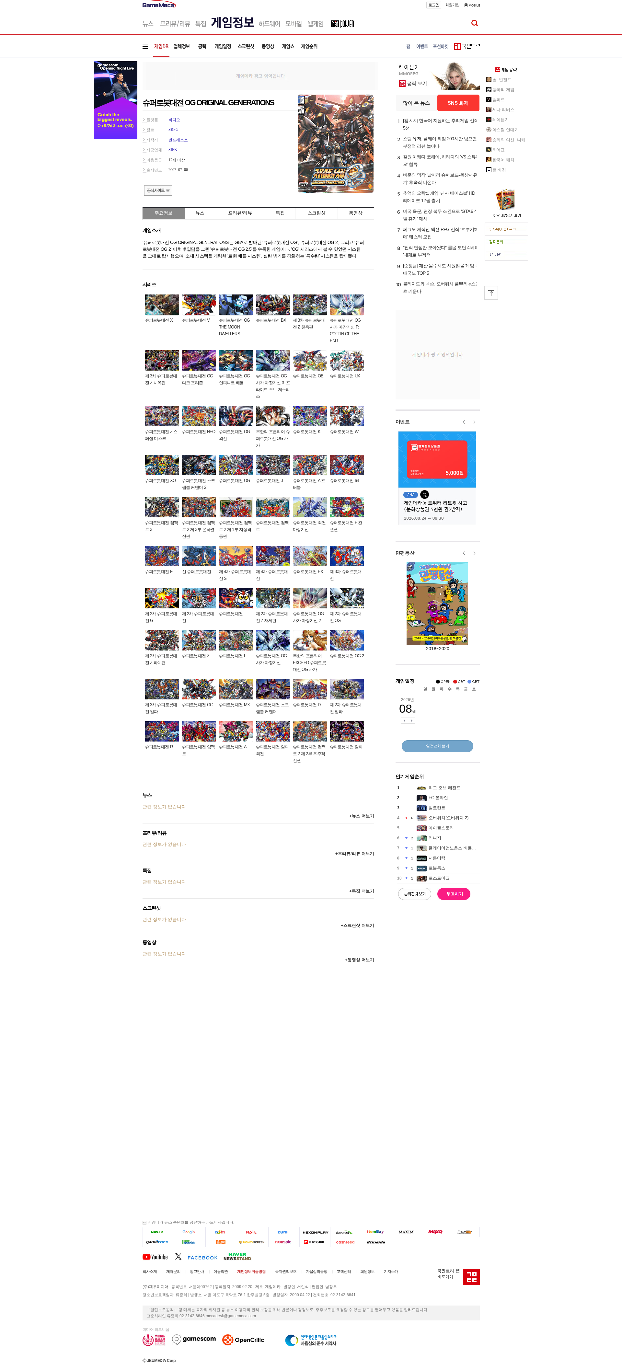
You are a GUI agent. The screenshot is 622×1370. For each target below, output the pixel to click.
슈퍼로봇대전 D (306, 704)
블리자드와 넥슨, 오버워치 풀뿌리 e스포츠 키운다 (441, 287)
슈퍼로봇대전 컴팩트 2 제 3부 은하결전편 (198, 529)
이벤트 (403, 421)
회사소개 (150, 1271)
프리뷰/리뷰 (240, 212)
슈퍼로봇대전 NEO (198, 431)
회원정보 (367, 1271)
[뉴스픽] (284, 1242)
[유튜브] (159, 1256)
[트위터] (181, 1256)
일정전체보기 (437, 746)
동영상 (356, 212)
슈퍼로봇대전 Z (195, 655)
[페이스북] (206, 1256)
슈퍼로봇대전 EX (308, 571)
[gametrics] (158, 1242)
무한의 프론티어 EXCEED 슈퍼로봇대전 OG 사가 (309, 662)
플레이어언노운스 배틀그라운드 (459, 848)
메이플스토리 (441, 827)
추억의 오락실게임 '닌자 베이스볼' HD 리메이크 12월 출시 (439, 196)
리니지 (435, 837)
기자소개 (391, 1271)
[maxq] (435, 1232)
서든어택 (437, 858)
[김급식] (221, 1242)
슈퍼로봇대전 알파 (346, 746)
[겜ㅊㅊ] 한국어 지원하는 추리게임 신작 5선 (440, 124)
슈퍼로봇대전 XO (160, 480)
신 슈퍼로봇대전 (196, 571)
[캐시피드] (345, 1242)
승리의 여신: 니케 (508, 139)
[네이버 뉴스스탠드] (241, 1256)
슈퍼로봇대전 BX (271, 320)
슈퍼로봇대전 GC (197, 704)
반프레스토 (178, 140)
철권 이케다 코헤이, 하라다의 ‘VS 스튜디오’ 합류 (441, 160)
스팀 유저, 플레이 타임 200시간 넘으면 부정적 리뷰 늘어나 (440, 142)
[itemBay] (376, 1232)
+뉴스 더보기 (361, 815)
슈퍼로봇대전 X (159, 320)
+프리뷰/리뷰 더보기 (354, 853)
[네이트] (253, 1232)
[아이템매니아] (189, 1242)
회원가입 (452, 5)
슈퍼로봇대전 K (306, 431)
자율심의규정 (316, 1271)
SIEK (172, 149)
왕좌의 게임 (503, 89)
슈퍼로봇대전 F (158, 571)
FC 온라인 (438, 797)
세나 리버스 (503, 109)
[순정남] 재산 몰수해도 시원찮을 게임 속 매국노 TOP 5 (441, 269)
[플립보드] (314, 1242)
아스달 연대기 (505, 129)
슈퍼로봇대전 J (269, 480)
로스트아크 (439, 878)
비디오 (174, 120)
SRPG (173, 129)
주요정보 (164, 212)
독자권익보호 (285, 1271)
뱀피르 (498, 99)
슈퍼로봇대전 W (344, 431)
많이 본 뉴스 (416, 103)
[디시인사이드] (376, 1242)
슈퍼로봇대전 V (196, 320)
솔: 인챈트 (502, 79)
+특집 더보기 (361, 891)
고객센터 (344, 1271)
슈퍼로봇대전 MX (234, 704)
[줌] (284, 1232)
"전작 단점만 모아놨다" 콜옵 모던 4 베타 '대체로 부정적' (441, 251)
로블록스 (437, 868)
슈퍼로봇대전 (231, 613)
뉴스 (199, 212)
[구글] (189, 1232)
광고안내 (197, 1271)
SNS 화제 (458, 103)
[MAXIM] (406, 1232)
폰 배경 (499, 169)
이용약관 (220, 1271)
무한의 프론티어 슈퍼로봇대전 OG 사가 (273, 438)
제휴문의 (173, 1271)
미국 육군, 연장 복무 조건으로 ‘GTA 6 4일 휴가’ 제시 (440, 215)
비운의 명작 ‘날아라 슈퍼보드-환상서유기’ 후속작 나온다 (440, 178)
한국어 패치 (503, 159)
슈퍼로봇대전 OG (234, 480)
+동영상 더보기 (359, 959)
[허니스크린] (253, 1242)
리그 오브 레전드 (445, 787)
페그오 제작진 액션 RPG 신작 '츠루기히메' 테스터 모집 (440, 233)
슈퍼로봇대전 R (159, 746)
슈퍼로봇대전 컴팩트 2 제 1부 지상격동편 (235, 529)
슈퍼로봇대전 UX (345, 376)
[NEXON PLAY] (314, 1232)
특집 (280, 212)
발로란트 (437, 807)
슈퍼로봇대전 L (232, 655)
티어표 (498, 149)
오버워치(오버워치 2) (448, 817)
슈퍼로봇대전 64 (344, 480)
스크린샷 (316, 212)
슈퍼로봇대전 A (233, 746)
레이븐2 (499, 119)
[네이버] (158, 1232)
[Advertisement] (260, 75)
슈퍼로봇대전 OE (308, 376)
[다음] (221, 1232)
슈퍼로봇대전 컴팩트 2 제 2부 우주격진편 (309, 753)
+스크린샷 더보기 (357, 925)
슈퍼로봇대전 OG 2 (347, 655)
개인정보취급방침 (251, 1271)
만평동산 (405, 553)
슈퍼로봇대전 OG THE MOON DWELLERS (234, 327)
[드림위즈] (464, 1232)
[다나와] (345, 1232)
